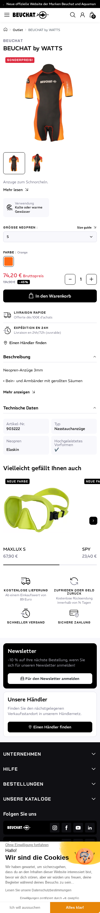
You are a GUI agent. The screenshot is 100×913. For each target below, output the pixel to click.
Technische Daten (20, 408)
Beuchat (13, 41)
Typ (57, 424)
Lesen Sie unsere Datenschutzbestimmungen (38, 890)
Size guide (84, 227)
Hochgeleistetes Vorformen (68, 443)
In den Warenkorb (53, 296)
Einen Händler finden (27, 342)
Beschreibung (16, 357)
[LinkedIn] (90, 827)
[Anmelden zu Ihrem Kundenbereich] (82, 15)
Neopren (13, 441)
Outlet (18, 30)
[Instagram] (54, 827)
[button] (73, 15)
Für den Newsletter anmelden (52, 678)
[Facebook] (66, 827)
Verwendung (24, 203)
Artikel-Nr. (15, 424)
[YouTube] (78, 827)
